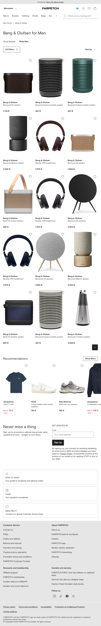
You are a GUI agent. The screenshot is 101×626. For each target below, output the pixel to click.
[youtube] (73, 596)
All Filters (9, 49)
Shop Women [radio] (9, 42)
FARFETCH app (58, 543)
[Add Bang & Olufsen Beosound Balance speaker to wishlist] (30, 119)
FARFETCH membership (13, 577)
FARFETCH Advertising (62, 552)
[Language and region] (77, 8)
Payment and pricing (12, 548)
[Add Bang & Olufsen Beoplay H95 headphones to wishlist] (63, 119)
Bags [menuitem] (43, 16)
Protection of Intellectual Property (70, 607)
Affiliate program (10, 573)
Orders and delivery (11, 539)
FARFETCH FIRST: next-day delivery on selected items (73, 574)
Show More (90, 359)
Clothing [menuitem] (25, 16)
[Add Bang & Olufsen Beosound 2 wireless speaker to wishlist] (95, 292)
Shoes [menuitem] (35, 16)
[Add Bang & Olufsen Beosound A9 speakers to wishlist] (95, 177)
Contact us (8, 530)
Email (54, 430)
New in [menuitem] (6, 16)
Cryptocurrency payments (14, 552)
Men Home (7, 23)
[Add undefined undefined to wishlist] (26, 366)
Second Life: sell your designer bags (68, 579)
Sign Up (58, 443)
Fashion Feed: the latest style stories (68, 584)
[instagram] (54, 596)
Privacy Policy (66, 454)
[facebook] (67, 596)
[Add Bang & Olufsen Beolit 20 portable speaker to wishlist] (30, 292)
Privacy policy (9, 607)
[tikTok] (61, 596)
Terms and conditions (28, 607)
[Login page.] (83, 8)
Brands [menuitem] (15, 16)
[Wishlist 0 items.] (89, 8)
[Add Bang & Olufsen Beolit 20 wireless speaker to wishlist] (30, 177)
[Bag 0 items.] (95, 8)
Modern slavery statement (63, 548)
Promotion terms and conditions (17, 557)
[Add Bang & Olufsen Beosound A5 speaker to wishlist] (30, 61)
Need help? (11, 511)
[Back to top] (95, 347)
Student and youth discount (15, 586)
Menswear (8, 8)
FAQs (8, 494)
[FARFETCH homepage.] (50, 8)
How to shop (12, 478)
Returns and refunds (12, 543)
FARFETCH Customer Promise (16, 561)
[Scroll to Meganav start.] (56, 16)
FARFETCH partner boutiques (65, 534)
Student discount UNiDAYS (15, 582)
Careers (55, 539)
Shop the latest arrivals (55, 2)
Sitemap (55, 557)
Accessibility (46, 607)
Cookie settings (10, 612)
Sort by (88, 49)
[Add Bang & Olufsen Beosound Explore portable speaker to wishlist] (63, 61)
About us (56, 530)
